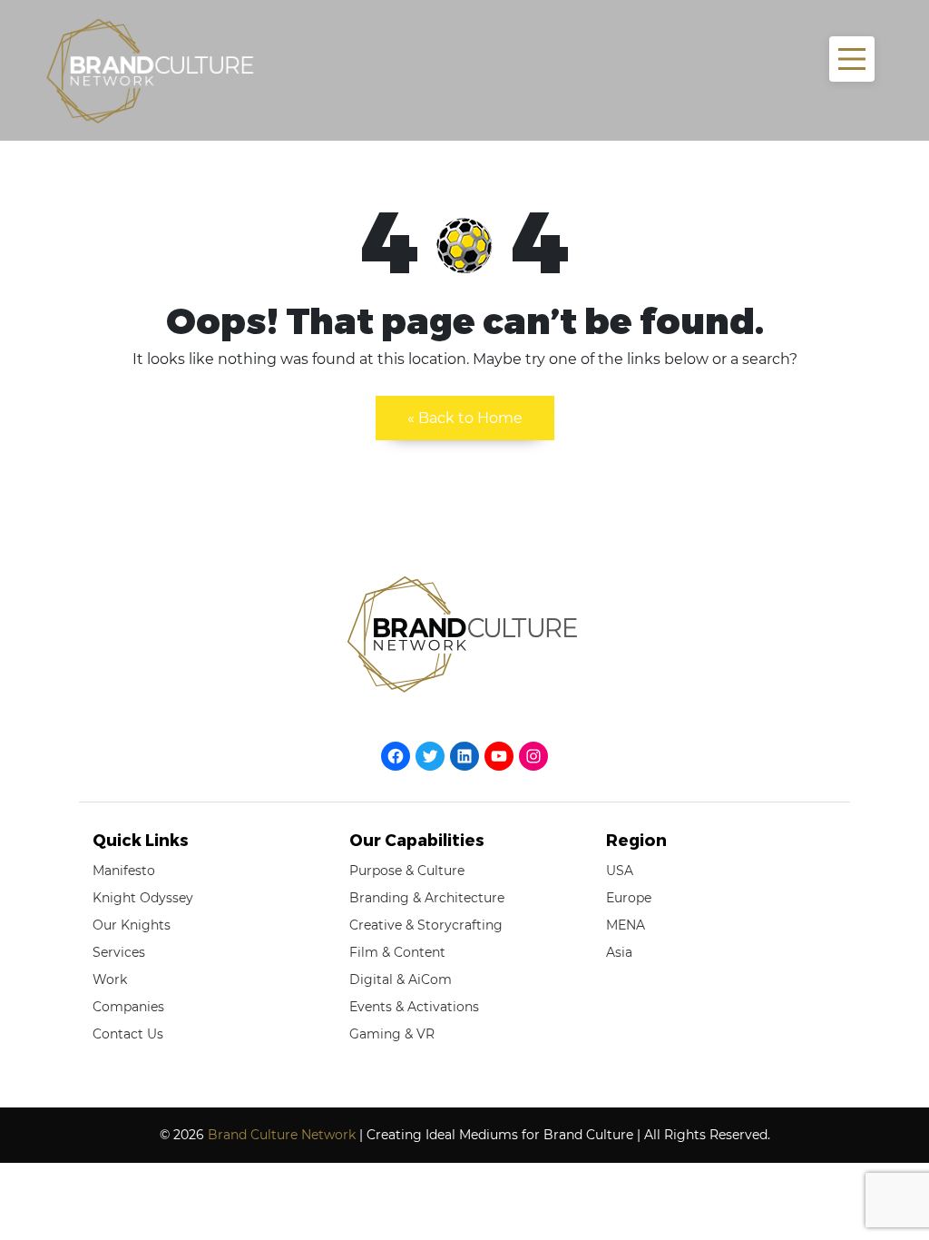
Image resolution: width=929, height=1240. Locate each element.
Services (119, 952)
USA (619, 870)
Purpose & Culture (406, 870)
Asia (619, 952)
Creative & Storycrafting (426, 925)
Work (110, 979)
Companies (128, 1007)
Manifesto (124, 870)
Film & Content (397, 952)
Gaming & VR (392, 1034)
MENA (625, 925)
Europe (628, 898)
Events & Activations (414, 1007)
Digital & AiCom (400, 979)
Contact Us (128, 1034)
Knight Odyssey (143, 898)
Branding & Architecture (426, 898)
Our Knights (132, 925)
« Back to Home (465, 418)
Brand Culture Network (282, 1135)
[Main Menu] (852, 59)
